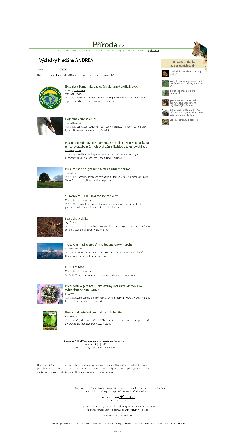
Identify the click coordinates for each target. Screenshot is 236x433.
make (81, 365)
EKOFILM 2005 (74, 267)
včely (124, 365)
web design (137, 410)
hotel (60, 368)
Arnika (117, 368)
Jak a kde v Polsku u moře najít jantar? (186, 72)
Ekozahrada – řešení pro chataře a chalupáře (93, 312)
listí (149, 368)
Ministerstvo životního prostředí (79, 200)
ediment (104, 368)
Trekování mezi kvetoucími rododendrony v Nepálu (98, 244)
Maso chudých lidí (76, 218)
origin (70, 372)
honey (87, 368)
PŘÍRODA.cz (127, 397)
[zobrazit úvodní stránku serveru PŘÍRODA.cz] (118, 45)
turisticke (80, 368)
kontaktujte (143, 391)
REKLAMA (69, 294)
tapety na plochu (126, 50)
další (104, 344)
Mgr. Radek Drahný (73, 94)
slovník (110, 50)
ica (56, 368)
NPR (75, 372)
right (92, 372)
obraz (69, 365)
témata (87, 50)
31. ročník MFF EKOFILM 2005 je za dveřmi (92, 196)
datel (102, 365)
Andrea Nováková (73, 123)
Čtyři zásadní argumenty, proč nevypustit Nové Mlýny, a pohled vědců (186, 84)
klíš (59, 372)
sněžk (107, 372)
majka (133, 368)
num (98, 368)
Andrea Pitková (72, 316)
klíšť (96, 372)
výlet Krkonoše (79, 90)
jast (111, 372)
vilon (107, 365)
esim (86, 365)
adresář (99, 50)
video (139, 365)
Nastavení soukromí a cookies (118, 415)
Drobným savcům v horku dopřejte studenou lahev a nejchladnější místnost (184, 103)
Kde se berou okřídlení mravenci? (182, 92)
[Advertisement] (118, 19)
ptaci (39, 368)
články (58, 50)
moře (97, 365)
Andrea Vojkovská (73, 151)
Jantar (101, 372)
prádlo (133, 365)
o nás (140, 50)
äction (75, 365)
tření (93, 368)
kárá (65, 368)
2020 (144, 368)
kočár (64, 372)
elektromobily (48, 368)
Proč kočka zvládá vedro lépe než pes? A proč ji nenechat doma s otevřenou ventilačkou (186, 112)
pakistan (71, 368)
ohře (112, 365)
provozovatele (147, 388)
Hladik (118, 365)
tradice (86, 372)
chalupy (63, 365)
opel (128, 368)
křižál (139, 368)
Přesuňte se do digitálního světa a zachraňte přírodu (98, 169)
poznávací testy (72, 50)
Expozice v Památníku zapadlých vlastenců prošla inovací (101, 86)
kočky (110, 368)
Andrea (56, 365)
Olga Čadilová (71, 222)
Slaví (46, 372)
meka (91, 365)
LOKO (122, 368)
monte (40, 372)
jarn (128, 365)
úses (80, 372)
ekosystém (52, 372)
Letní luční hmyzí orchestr (184, 120)
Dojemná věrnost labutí (80, 119)
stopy (145, 365)
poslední (103, 347)
